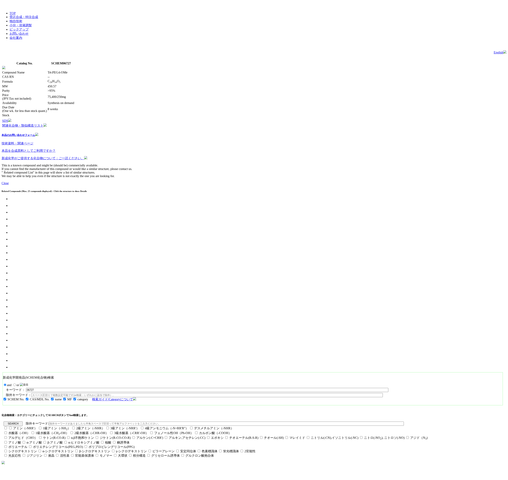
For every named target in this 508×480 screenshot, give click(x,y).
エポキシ (217, 437)
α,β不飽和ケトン (83, 437)
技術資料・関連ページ (17, 143)
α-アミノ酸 (34, 442)
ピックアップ (19, 29)
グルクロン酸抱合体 (199, 455)
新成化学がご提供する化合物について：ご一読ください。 (43, 158)
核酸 (108, 442)
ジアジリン (34, 455)
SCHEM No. (16, 399)
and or (13, 385)
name (58, 399)
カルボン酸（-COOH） (215, 433)
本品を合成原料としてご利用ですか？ (29, 150)
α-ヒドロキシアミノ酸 (83, 442)
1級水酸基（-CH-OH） (52, 433)
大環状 (122, 455)
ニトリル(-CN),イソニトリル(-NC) (334, 437)
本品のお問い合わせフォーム (18, 135)
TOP (13, 13)
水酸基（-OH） (19, 433)
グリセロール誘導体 (165, 455)
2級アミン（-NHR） (90, 428)
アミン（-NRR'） (25, 428)
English (498, 52)
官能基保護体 (84, 455)
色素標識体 (209, 451)
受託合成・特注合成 (24, 17)
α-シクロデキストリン (58, 451)
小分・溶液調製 (21, 25)
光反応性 (14, 455)
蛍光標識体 (231, 451)
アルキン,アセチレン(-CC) (187, 437)
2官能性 (250, 451)
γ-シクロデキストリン (131, 451)
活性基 (64, 455)
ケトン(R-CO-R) (54, 437)
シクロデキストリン (22, 451)
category (82, 399)
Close (5, 183)
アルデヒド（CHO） (23, 437)
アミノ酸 (14, 442)
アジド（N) (419, 437)
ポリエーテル (17, 447)
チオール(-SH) (274, 437)
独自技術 (16, 21)
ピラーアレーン (163, 451)
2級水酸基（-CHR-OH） (91, 433)
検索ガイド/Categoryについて (112, 399)
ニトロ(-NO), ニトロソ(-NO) (384, 437)
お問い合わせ (19, 33)
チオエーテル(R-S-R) (243, 437)
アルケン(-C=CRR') (149, 437)
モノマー (106, 455)
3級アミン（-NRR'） (124, 428)
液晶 (51, 455)
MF (69, 399)
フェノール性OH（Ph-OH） (173, 433)
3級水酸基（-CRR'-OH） (131, 433)
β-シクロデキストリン (94, 451)
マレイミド (297, 437)
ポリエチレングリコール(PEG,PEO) (58, 447)
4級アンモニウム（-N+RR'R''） (167, 428)
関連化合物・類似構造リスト (22, 125)
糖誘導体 (123, 442)
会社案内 (16, 37)
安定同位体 (188, 451)
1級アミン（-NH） (57, 428)
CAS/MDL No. (39, 399)
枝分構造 (139, 455)
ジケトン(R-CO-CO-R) (115, 437)
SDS (5, 120)
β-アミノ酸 (55, 442)
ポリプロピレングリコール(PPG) (112, 447)
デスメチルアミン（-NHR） (214, 428)
